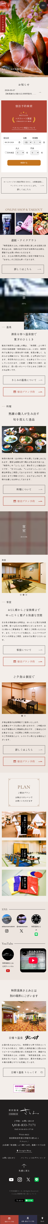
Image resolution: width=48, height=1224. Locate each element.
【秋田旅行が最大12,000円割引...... (20, 94)
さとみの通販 (3, 23)
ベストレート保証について (24, 128)
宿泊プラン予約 (26, 391)
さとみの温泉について (24, 380)
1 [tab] (21, 595)
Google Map (25, 1150)
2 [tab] (23, 595)
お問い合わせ (8, 1158)
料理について (23, 489)
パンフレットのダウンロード (33, 1158)
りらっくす (24, 1072)
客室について (23, 649)
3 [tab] (26, 595)
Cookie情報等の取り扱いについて (24, 1194)
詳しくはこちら (24, 186)
